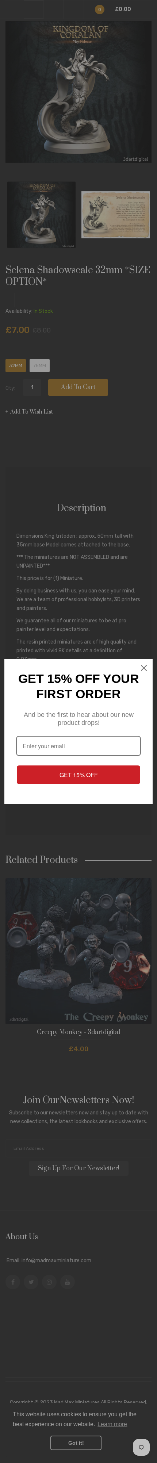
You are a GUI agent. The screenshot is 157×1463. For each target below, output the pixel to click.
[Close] (144, 668)
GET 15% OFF (79, 775)
